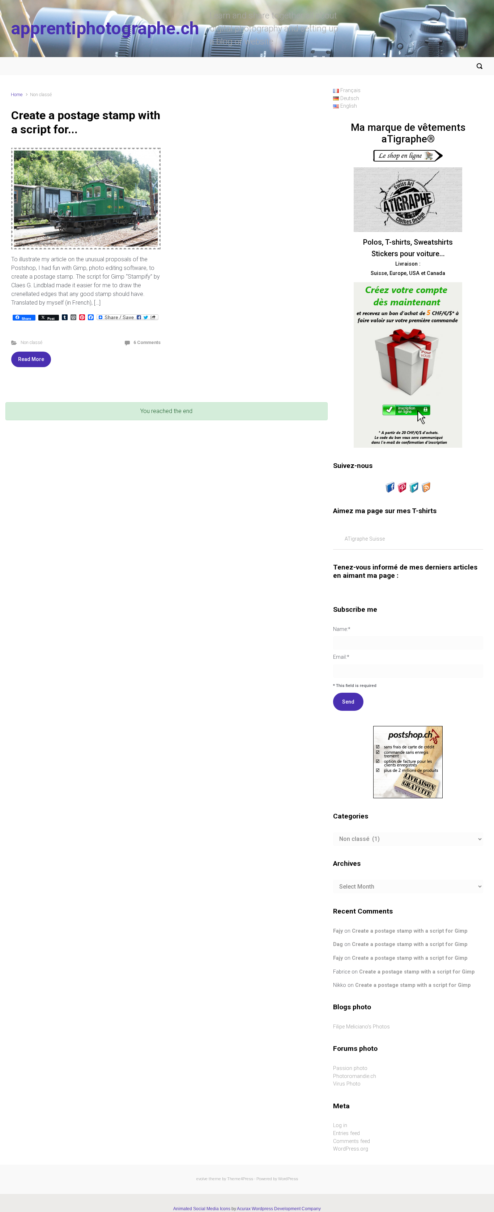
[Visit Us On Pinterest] (402, 487)
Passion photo (350, 1068)
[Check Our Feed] (426, 487)
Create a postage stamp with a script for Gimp (410, 931)
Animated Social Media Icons (201, 1208)
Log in (340, 1125)
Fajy (338, 931)
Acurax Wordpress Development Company (279, 1208)
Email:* (341, 657)
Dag (338, 944)
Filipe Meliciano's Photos (361, 1027)
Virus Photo (347, 1084)
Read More (31, 359)
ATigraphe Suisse (365, 539)
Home (16, 94)
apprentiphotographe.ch (105, 28)
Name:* (341, 629)
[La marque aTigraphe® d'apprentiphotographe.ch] (408, 199)
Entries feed (346, 1133)
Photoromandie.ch (354, 1076)
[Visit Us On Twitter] (414, 487)
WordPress (288, 1179)
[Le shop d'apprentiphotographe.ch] (408, 155)
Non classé (31, 342)
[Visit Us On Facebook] (390, 487)
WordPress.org (350, 1149)
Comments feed (351, 1141)
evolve (202, 1179)
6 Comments (147, 342)
